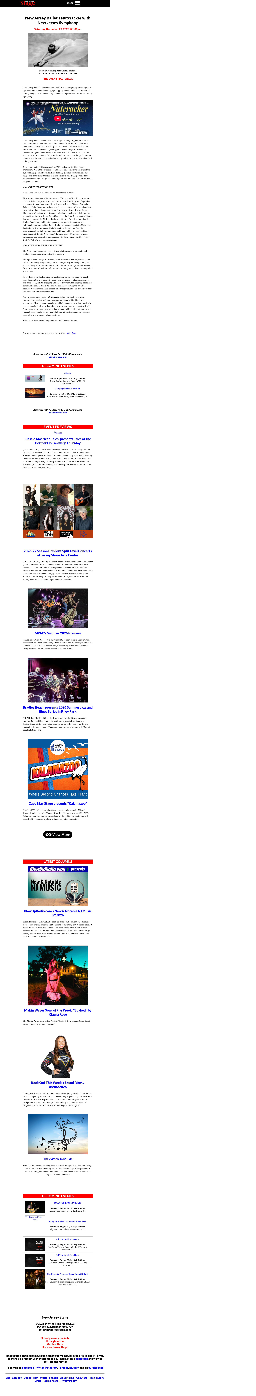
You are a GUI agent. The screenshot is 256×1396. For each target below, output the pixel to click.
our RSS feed (96, 1367)
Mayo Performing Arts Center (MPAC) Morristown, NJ (67, 382)
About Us (81, 1377)
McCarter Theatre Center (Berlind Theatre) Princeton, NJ (67, 1248)
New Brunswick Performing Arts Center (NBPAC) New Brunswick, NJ (67, 1283)
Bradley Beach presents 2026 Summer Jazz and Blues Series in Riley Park (58, 709)
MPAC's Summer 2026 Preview (58, 633)
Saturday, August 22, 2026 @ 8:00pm (67, 1226)
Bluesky (74, 1367)
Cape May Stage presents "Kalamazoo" (58, 803)
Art (8, 1377)
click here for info (57, 357)
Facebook (28, 1367)
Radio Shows (50, 1380)
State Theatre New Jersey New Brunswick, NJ (67, 396)
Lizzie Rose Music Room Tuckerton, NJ (68, 1211)
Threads (63, 1367)
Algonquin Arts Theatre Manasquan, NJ (67, 1229)
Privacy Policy (68, 1380)
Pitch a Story (96, 1377)
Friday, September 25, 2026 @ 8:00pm (67, 378)
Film (35, 1377)
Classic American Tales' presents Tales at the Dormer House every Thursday (57, 441)
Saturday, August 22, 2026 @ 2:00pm (67, 1244)
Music (43, 1377)
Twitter (39, 1367)
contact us (81, 1358)
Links (38, 1380)
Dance (27, 1377)
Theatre (53, 1377)
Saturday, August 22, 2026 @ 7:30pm (67, 1208)
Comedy (17, 1377)
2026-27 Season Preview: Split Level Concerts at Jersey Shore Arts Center (58, 553)
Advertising (67, 1377)
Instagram (51, 1367)
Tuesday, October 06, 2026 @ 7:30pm (67, 394)
